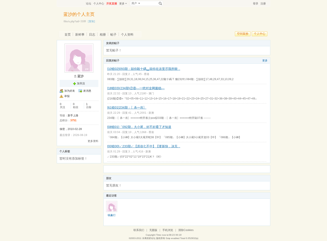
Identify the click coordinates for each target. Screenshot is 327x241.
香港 (146, 74)
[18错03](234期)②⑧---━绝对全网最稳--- (136, 88)
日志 (92, 34)
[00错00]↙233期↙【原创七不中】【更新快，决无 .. (143, 146)
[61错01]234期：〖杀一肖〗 (126, 107)
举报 (67, 96)
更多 (265, 60)
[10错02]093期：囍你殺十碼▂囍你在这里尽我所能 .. (143, 69)
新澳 (151, 112)
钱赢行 (112, 215)
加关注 (81, 83)
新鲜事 (80, 34)
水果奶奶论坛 (148, 238)
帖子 (113, 34)
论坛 (88, 3)
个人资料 (127, 34)
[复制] (91, 21)
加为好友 (69, 90)
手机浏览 (167, 230)
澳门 (151, 93)
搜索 (160, 3)
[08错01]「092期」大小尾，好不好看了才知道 (139, 127)
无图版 (153, 230)
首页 (68, 34)
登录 (255, 3)
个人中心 (98, 3)
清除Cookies (186, 230)
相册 (103, 34)
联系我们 (138, 230)
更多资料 (93, 141)
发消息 (87, 90)
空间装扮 (242, 33)
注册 (263, 3)
